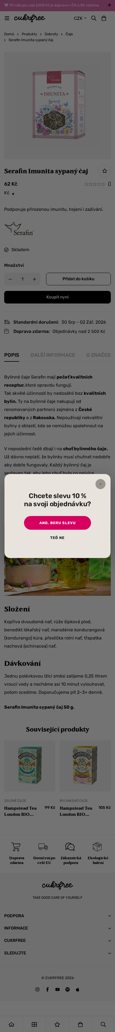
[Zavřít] (100, 484)
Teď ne (57, 538)
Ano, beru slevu (57, 523)
